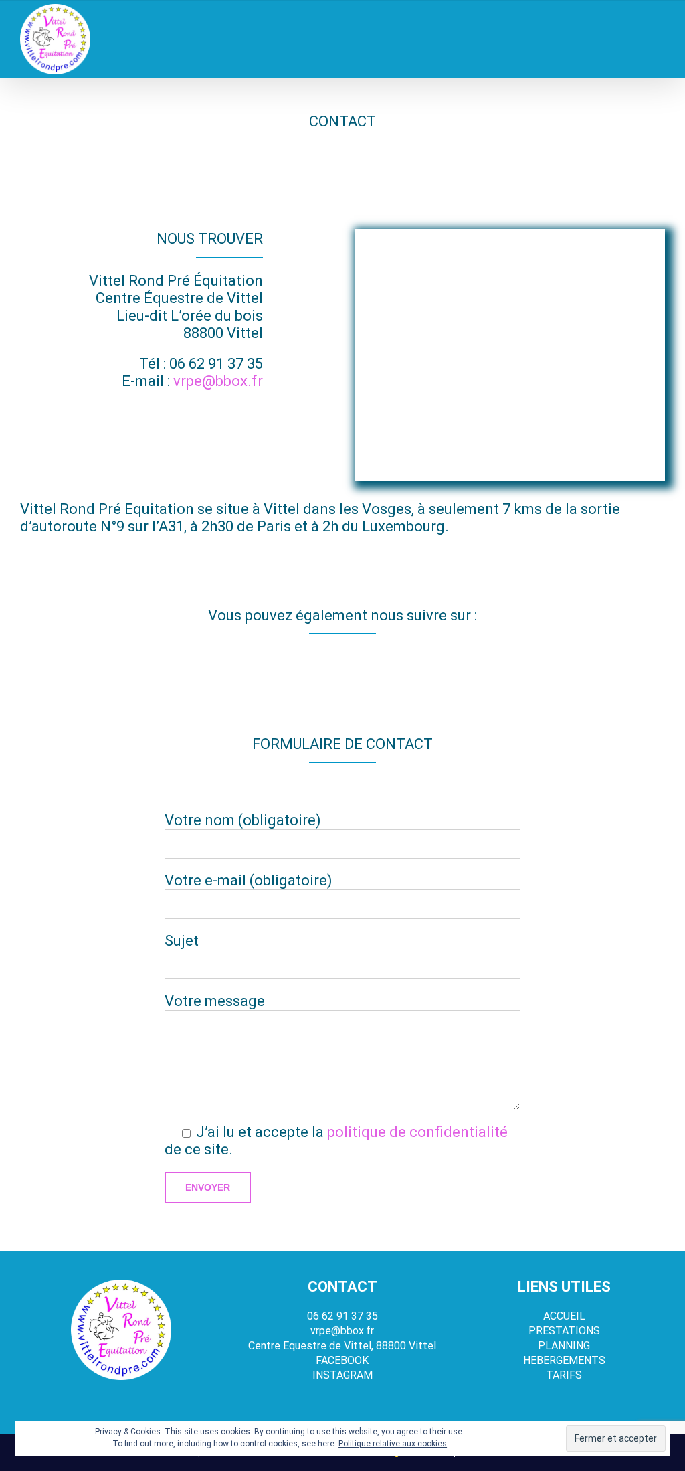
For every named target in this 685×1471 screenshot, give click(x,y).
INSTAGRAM (342, 1375)
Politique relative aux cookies (392, 1443)
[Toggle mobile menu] (659, 44)
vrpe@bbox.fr (218, 381)
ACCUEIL (564, 1316)
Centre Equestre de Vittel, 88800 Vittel (342, 1345)
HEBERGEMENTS (564, 1360)
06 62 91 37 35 (216, 363)
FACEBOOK (342, 1360)
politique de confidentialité (417, 1132)
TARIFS (564, 1375)
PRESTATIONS (564, 1330)
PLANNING (564, 1345)
